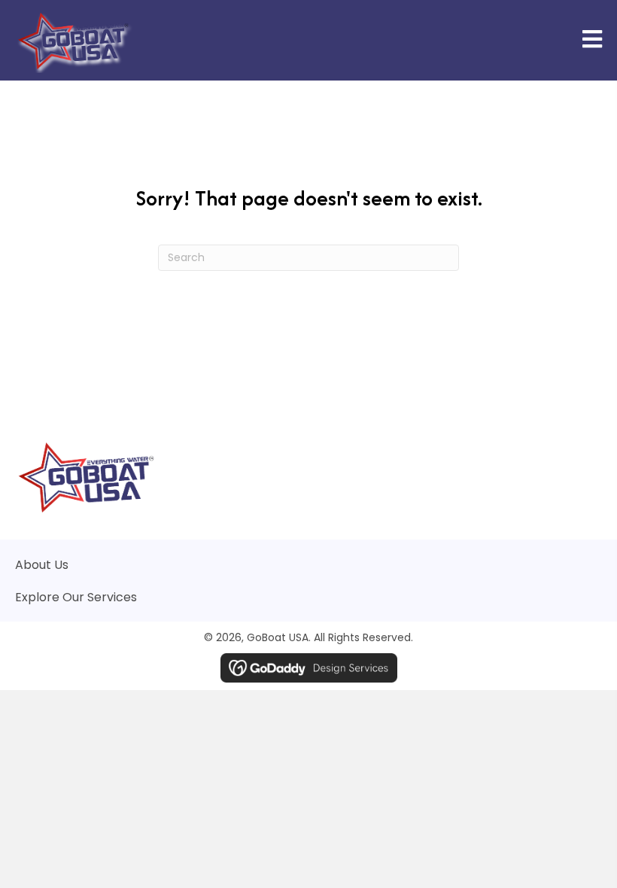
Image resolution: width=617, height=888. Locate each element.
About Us (41, 564)
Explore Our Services (76, 597)
